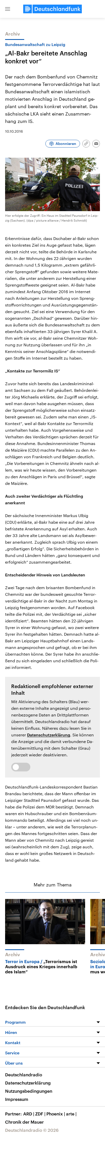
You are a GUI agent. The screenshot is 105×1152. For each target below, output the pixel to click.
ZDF (40, 1113)
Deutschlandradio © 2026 (32, 1130)
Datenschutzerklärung (48, 734)
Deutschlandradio (23, 1074)
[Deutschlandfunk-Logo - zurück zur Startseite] (52, 9)
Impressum (16, 1099)
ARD (28, 1113)
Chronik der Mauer (24, 1121)
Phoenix (55, 1113)
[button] (7, 9)
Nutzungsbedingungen (28, 1090)
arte (71, 1113)
